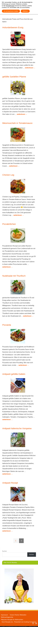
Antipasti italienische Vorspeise (17, 428)
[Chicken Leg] (19, 187)
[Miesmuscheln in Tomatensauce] (19, 135)
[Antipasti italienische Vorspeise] (19, 440)
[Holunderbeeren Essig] (19, 39)
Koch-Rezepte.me (7, 622)
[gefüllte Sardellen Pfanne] (19, 88)
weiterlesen (30, 68)
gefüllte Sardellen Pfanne (14, 76)
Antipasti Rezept (10, 483)
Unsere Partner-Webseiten (18, 615)
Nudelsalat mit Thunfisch (14, 276)
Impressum (4, 615)
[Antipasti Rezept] (19, 495)
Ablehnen (25, 11)
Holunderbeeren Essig (12, 27)
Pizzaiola (6, 325)
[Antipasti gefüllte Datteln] (19, 386)
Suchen (4, 551)
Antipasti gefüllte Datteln (13, 374)
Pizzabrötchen (9, 224)
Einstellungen (10, 6)
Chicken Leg (8, 175)
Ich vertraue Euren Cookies (11, 11)
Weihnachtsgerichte (7, 617)
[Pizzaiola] (19, 337)
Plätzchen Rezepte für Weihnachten (12, 619)
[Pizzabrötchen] (19, 236)
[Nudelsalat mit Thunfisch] (19, 288)
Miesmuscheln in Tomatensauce (17, 123)
